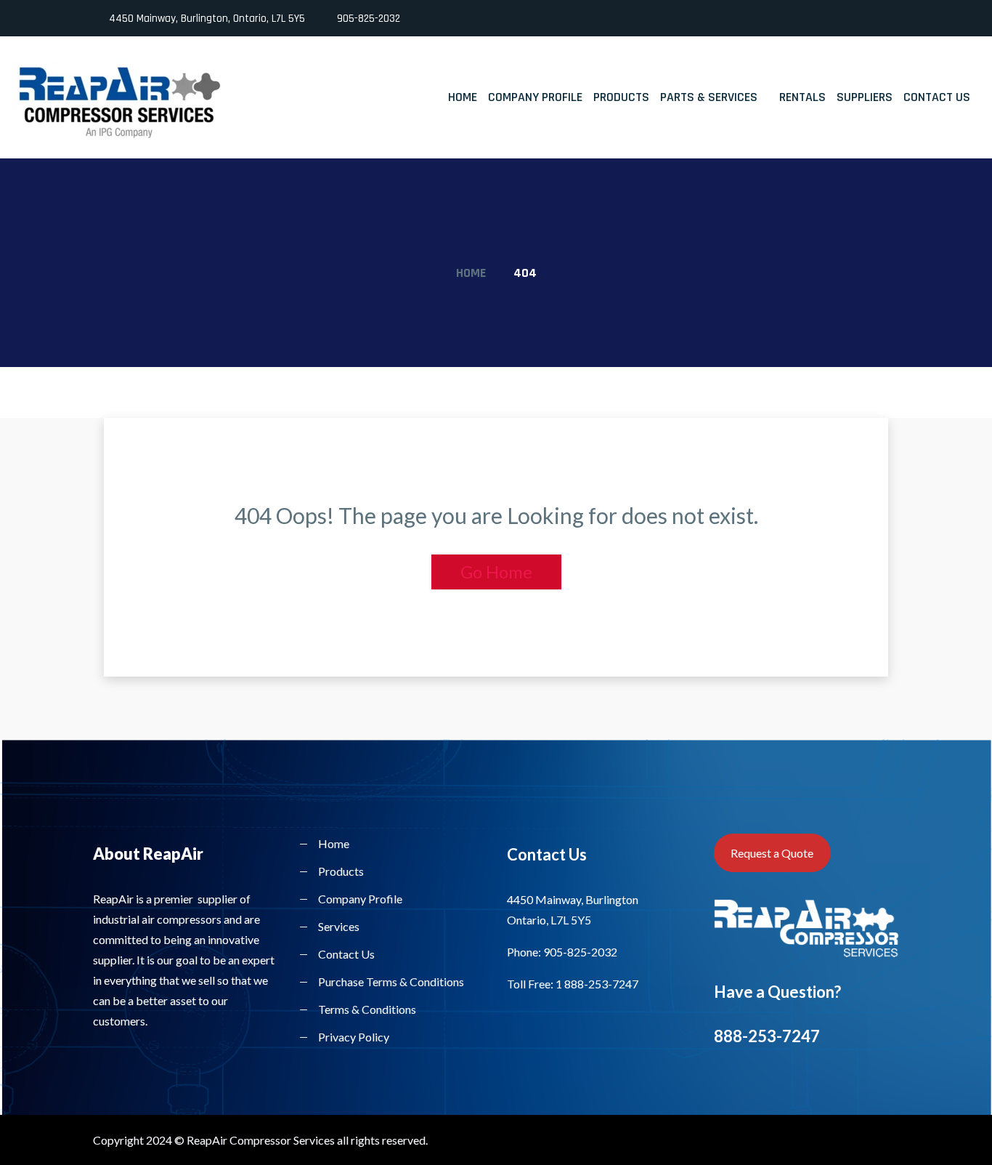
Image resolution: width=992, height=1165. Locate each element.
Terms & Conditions (367, 1009)
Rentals (802, 97)
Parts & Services (708, 97)
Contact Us (936, 97)
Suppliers (865, 97)
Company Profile (535, 97)
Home (462, 97)
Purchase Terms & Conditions (391, 981)
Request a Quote (772, 853)
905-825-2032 (368, 18)
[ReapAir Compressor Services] (124, 103)
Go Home (496, 571)
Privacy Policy (353, 1037)
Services (338, 926)
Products (621, 97)
